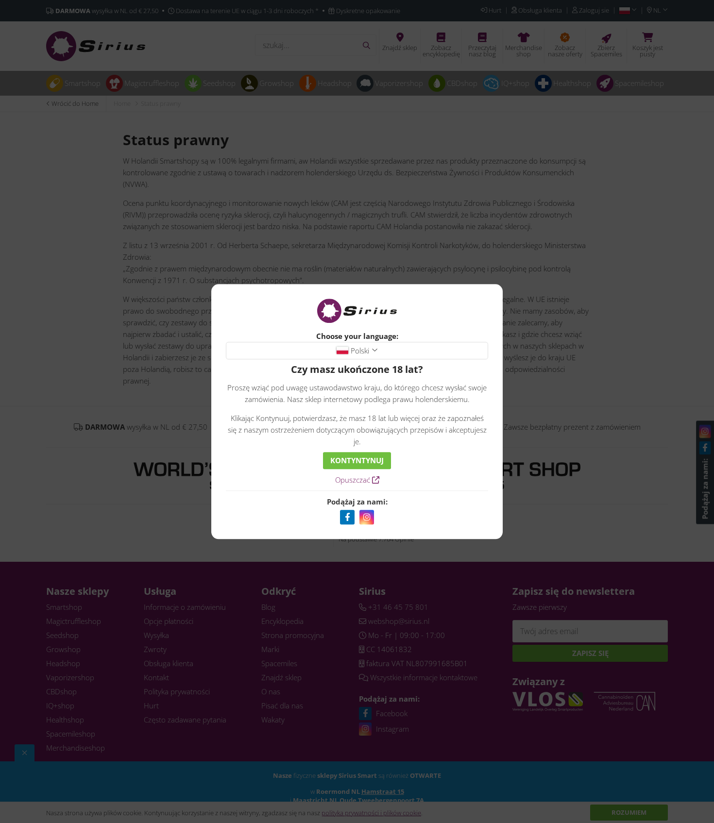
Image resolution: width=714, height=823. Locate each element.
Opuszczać (353, 480)
